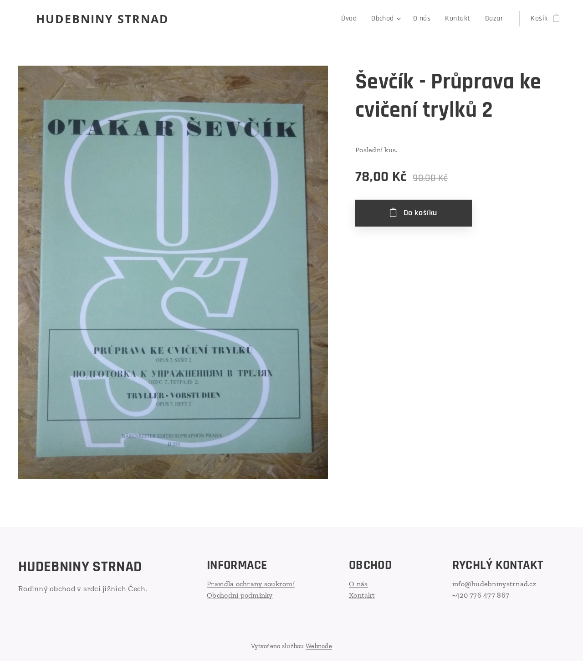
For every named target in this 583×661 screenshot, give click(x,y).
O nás (358, 583)
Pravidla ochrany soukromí (251, 583)
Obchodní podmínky (240, 595)
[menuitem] (351, 18)
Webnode (319, 646)
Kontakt (362, 595)
